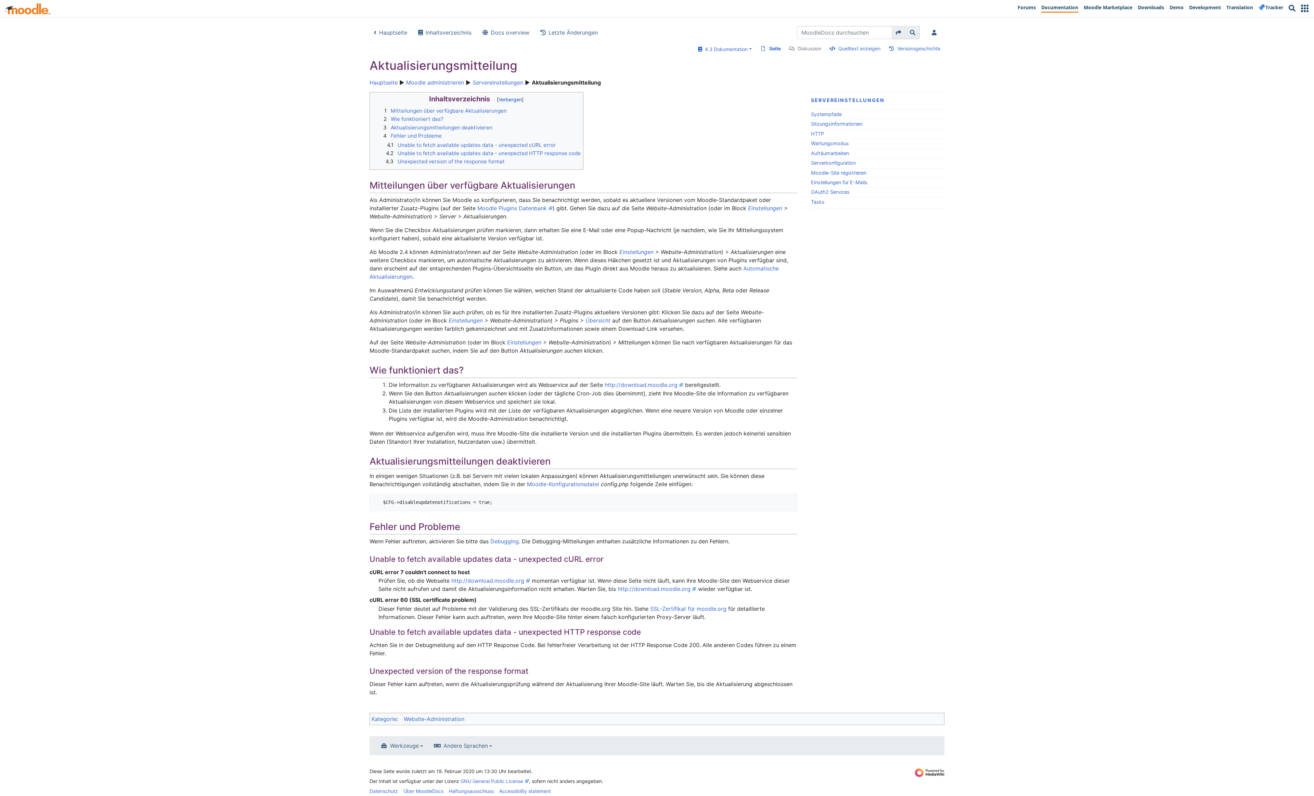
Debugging (504, 541)
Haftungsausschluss (471, 791)
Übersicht (597, 320)
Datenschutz (384, 791)
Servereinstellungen (498, 82)
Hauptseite (393, 32)
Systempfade (826, 114)
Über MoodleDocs (423, 791)
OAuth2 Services (830, 192)
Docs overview (510, 32)
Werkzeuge (404, 745)
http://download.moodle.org (641, 384)
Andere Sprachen (465, 745)
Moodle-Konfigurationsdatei (563, 484)
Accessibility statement (525, 791)
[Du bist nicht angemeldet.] (935, 32)
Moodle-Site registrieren (838, 173)
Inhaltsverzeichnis (449, 32)
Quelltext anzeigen (859, 48)
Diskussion (809, 48)
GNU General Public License (492, 781)
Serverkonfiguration (833, 163)
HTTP (817, 134)
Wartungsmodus (830, 143)
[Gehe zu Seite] (899, 32)
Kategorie (384, 719)
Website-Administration (434, 719)
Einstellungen (765, 208)
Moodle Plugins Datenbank (512, 208)
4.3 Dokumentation (725, 49)
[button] (1304, 8)
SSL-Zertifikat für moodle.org (688, 608)
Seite (775, 48)
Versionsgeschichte (918, 48)
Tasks (818, 202)
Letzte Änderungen (573, 32)
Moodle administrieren (435, 82)
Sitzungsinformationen (836, 124)
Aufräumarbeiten (830, 153)
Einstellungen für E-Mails (839, 182)
